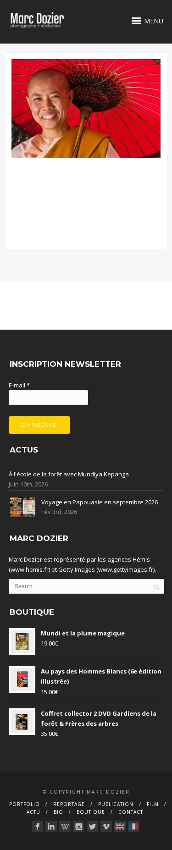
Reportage (69, 804)
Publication (115, 804)
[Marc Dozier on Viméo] (106, 826)
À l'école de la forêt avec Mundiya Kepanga (69, 474)
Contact (130, 812)
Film (153, 804)
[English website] (120, 826)
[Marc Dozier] (37, 826)
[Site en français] (133, 826)
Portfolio (24, 804)
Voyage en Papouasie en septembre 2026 (99, 502)
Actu (33, 812)
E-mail (19, 385)
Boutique (91, 812)
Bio (58, 812)
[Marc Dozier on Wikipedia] (65, 826)
